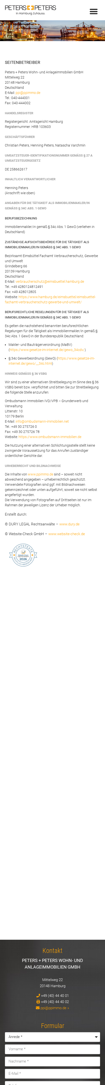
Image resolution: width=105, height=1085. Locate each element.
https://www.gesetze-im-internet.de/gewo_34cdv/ (47, 350)
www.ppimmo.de (40, 474)
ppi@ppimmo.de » (55, 1008)
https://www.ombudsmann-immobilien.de (50, 437)
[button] (93, 11)
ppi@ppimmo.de (28, 93)
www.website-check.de (66, 534)
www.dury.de (69, 524)
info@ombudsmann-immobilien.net (42, 421)
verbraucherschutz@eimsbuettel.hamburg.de (50, 281)
